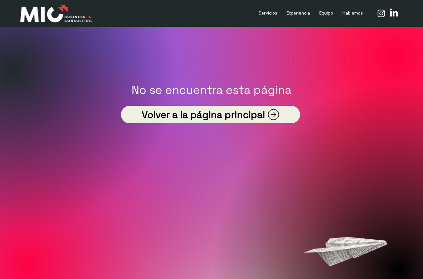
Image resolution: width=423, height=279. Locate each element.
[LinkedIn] (394, 13)
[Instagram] (381, 13)
